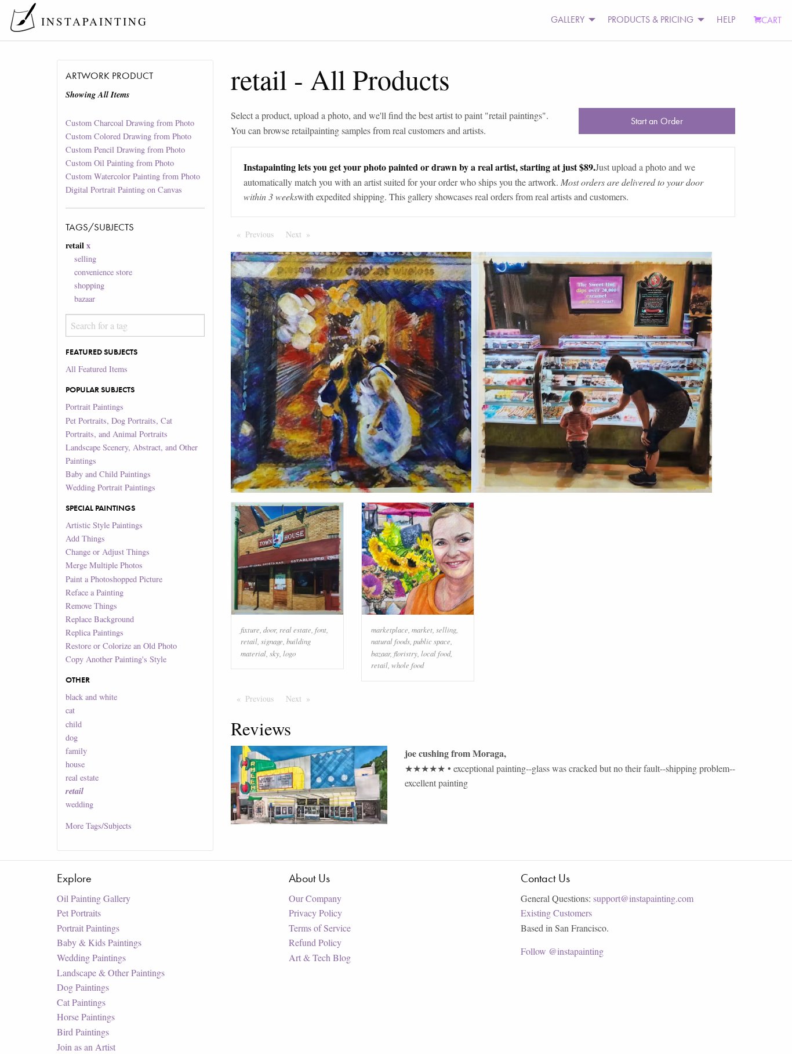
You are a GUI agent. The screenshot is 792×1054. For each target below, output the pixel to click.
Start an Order (657, 121)
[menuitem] (570, 20)
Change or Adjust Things (108, 551)
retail (249, 641)
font (320, 629)
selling (85, 258)
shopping (89, 285)
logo (289, 653)
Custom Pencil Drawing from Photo (125, 149)
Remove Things (91, 605)
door (269, 629)
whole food (407, 665)
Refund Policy (315, 942)
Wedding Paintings (91, 957)
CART (771, 20)
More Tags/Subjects (99, 825)
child (74, 724)
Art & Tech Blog (320, 957)
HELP (726, 19)
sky (274, 653)
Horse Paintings (86, 1016)
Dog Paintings (83, 987)
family (76, 750)
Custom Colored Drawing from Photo (128, 136)
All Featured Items (97, 368)
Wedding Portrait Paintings (110, 487)
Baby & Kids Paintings (99, 942)
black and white (91, 696)
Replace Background (100, 619)
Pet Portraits (79, 913)
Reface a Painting (94, 592)
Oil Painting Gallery (93, 898)
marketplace (389, 629)
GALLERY (567, 19)
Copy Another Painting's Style (116, 659)
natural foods (390, 641)
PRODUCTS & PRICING (650, 19)
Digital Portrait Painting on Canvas (124, 189)
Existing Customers (556, 913)
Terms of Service (320, 928)
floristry (405, 653)
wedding (79, 804)
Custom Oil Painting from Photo (120, 162)
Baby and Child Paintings (108, 473)
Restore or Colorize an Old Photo (121, 645)
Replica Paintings (94, 632)
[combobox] (135, 325)
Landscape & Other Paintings (111, 972)
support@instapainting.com (643, 898)
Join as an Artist (86, 1047)
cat (70, 710)
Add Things (85, 538)
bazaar (84, 298)
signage (272, 641)
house (75, 764)
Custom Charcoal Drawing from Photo (130, 122)
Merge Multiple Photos (104, 565)
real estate (82, 777)
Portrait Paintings (94, 406)
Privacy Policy (315, 913)
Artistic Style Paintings (104, 524)
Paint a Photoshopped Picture (114, 578)
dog (72, 737)
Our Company (315, 898)
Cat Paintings (81, 1002)
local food (436, 653)
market (422, 629)
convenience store (103, 271)
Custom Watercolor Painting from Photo (133, 176)
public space (432, 641)
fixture (250, 629)
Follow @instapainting (562, 951)
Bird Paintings (83, 1032)
